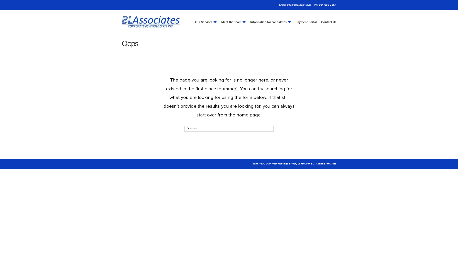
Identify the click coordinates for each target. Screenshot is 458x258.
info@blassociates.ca (299, 5)
